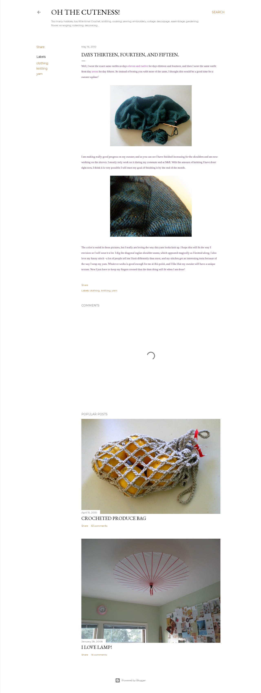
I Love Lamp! (96, 647)
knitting (42, 68)
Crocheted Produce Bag (113, 518)
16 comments (99, 654)
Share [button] (40, 47)
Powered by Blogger (134, 680)
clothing (42, 63)
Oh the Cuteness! (85, 12)
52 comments (99, 525)
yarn (39, 74)
